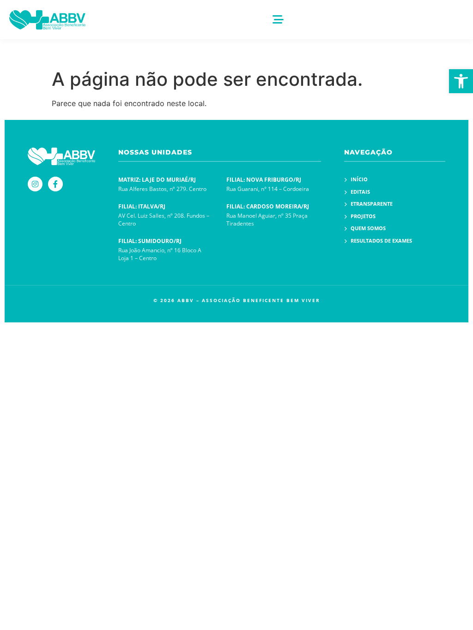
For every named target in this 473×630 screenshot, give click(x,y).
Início (359, 179)
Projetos (363, 216)
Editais (360, 191)
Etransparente (372, 203)
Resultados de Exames (381, 240)
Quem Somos (368, 228)
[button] (461, 81)
